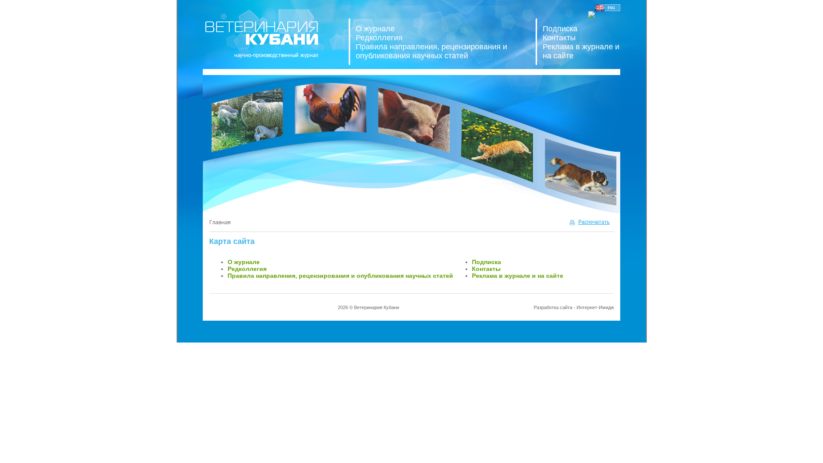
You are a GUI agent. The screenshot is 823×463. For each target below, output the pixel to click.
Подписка (560, 28)
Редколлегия (379, 37)
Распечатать (594, 222)
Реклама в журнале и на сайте (517, 275)
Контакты (559, 37)
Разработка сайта (553, 307)
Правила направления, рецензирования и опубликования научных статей (431, 51)
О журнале (375, 28)
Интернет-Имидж (595, 307)
